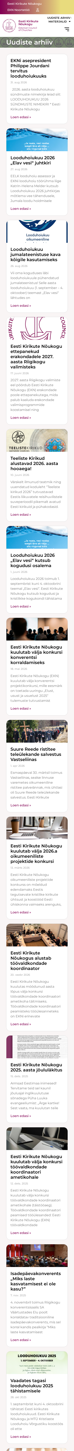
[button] (66, 30)
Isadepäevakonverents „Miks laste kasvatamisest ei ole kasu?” (35, 1281)
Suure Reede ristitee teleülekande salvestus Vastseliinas (35, 754)
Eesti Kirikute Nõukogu (28, 22)
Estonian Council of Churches (27, 29)
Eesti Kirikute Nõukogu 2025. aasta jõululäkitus (36, 1067)
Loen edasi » (20, 117)
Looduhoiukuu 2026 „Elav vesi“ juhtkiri (32, 160)
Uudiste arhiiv (58, 17)
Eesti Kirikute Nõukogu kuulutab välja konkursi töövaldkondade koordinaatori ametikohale (36, 1167)
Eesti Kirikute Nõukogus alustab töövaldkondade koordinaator (30, 960)
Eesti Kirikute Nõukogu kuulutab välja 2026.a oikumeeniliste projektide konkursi (36, 853)
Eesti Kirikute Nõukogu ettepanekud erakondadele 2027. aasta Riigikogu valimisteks (36, 356)
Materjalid (58, 21)
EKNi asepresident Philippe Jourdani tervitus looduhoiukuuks (30, 68)
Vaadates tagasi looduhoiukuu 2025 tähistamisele (31, 1385)
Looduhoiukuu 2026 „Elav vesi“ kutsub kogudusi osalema (32, 560)
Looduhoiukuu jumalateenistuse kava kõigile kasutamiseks (35, 254)
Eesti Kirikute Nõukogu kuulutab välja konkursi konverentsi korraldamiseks (36, 654)
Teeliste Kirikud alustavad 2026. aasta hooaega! (34, 463)
